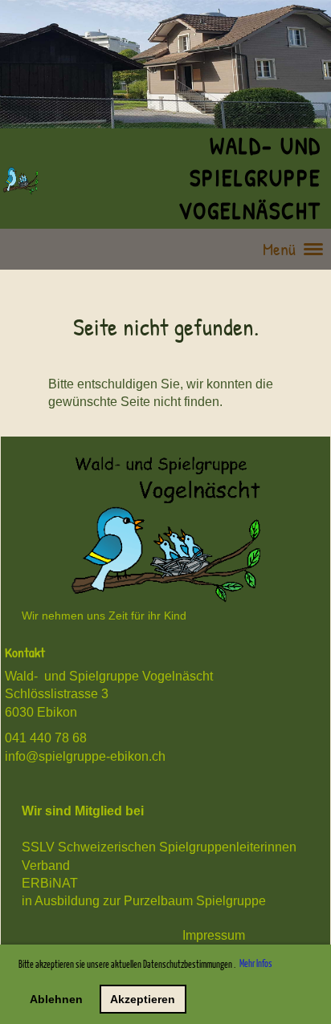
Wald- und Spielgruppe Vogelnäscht (249, 178)
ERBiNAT (50, 883)
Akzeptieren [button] (142, 999)
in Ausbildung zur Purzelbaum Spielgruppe (144, 901)
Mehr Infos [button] (255, 964)
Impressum (213, 935)
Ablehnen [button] (56, 999)
